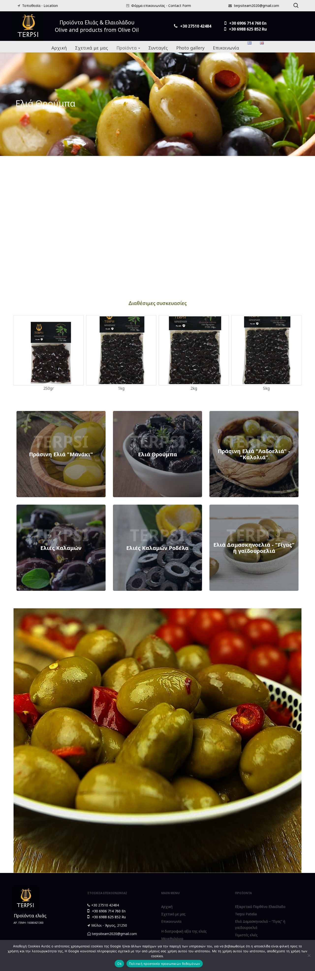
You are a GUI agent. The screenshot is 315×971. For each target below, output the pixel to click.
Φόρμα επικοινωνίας (148, 5)
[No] (308, 955)
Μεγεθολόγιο (172, 938)
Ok (119, 964)
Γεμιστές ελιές (246, 935)
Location (51, 5)
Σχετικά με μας (173, 914)
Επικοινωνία (171, 921)
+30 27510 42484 (105, 905)
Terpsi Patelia (246, 914)
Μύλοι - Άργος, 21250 (109, 925)
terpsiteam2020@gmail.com (256, 5)
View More (61, 454)
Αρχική (167, 906)
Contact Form (179, 5)
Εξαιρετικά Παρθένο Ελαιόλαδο (260, 906)
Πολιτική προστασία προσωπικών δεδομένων (164, 964)
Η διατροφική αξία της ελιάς (184, 931)
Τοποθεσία (31, 5)
